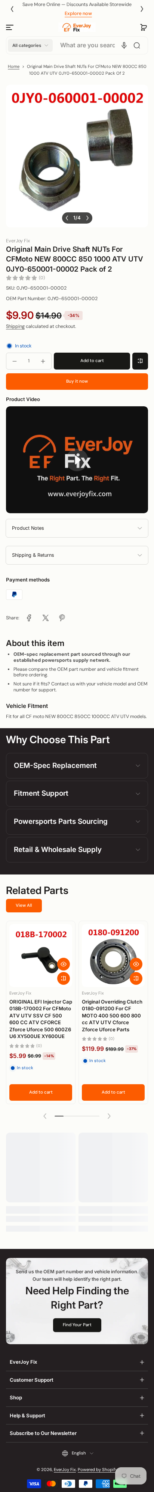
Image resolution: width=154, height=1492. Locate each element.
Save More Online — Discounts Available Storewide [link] (77, 5)
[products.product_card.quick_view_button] (63, 964)
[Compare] (140, 361)
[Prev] (12, 9)
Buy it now (77, 381)
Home (13, 66)
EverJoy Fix (65, 1469)
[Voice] (124, 45)
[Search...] (137, 45)
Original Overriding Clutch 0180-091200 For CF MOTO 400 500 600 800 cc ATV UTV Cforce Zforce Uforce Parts (112, 1015)
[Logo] (76, 27)
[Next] (142, 9)
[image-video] (77, 460)
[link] (29, 618)
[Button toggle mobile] (10, 27)
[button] (143, 27)
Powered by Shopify (97, 1469)
